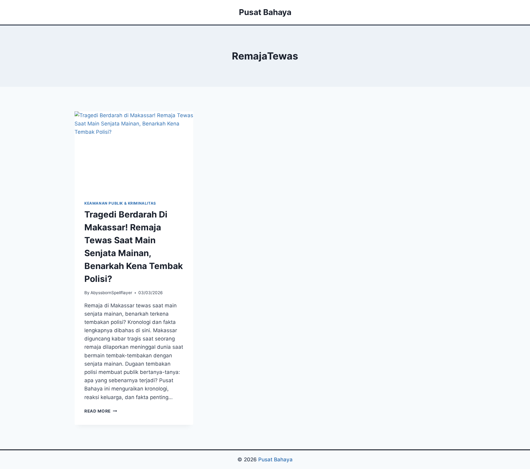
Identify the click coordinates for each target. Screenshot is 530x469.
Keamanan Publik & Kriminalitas (120, 203)
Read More (100, 411)
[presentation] (134, 150)
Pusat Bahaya (275, 459)
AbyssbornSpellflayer (111, 292)
